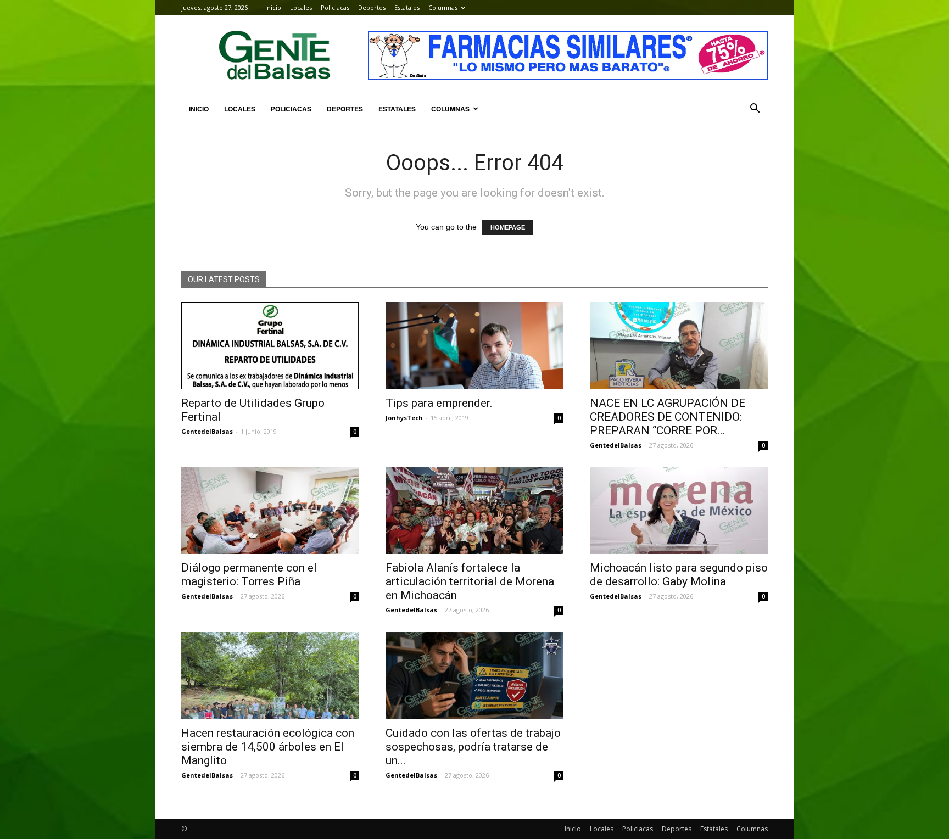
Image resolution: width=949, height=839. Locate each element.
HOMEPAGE (507, 227)
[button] (754, 109)
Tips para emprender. (439, 403)
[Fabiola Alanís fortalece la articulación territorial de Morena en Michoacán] (474, 511)
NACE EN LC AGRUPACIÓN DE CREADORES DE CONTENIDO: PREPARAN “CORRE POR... (667, 416)
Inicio (273, 7)
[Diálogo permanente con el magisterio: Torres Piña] (270, 511)
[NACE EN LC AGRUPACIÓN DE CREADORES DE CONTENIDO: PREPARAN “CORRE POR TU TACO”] (679, 345)
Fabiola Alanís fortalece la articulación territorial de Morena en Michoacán (470, 581)
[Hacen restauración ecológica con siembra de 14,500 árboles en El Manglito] (270, 675)
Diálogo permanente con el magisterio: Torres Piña (249, 574)
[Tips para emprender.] (474, 345)
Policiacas (335, 7)
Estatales (407, 7)
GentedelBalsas (207, 431)
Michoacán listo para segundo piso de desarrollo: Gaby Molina (679, 574)
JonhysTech (404, 417)
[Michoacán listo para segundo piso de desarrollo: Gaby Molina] (679, 511)
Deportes (372, 7)
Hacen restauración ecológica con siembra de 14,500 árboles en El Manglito (267, 746)
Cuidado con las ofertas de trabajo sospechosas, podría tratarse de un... (473, 746)
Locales (301, 7)
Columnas (442, 7)
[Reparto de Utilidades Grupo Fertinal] (270, 345)
